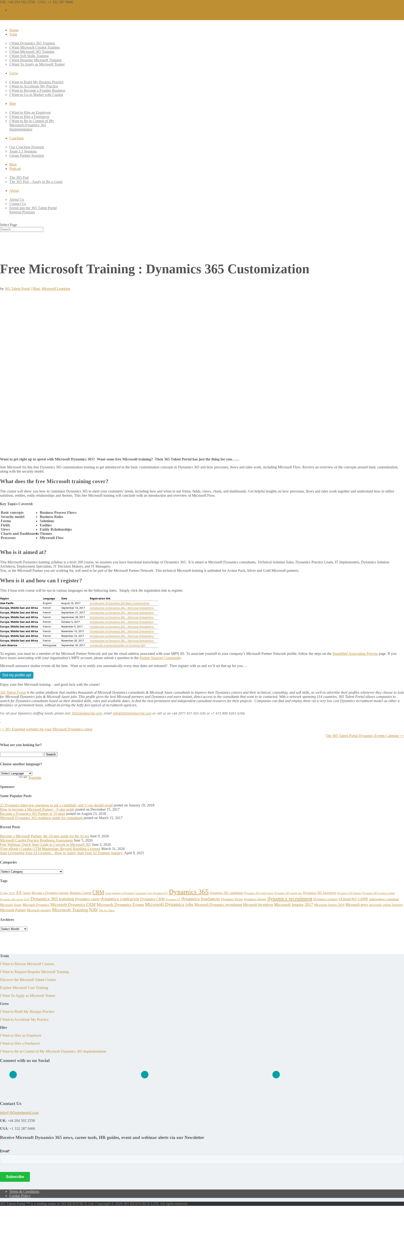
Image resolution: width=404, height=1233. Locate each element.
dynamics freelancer (200, 898)
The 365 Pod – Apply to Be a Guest (35, 182)
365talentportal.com (87, 713)
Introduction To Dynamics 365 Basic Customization (120, 603)
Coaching (16, 138)
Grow (13, 73)
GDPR (363, 899)
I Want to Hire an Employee (30, 112)
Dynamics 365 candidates (226, 893)
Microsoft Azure (11, 905)
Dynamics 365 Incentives (319, 893)
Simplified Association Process (355, 654)
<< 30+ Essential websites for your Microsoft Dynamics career (46, 729)
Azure (27, 893)
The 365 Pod (19, 177)
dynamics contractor (120, 898)
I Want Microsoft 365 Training (31, 52)
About (14, 191)
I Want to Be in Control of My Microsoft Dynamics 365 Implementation (31, 125)
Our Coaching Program (26, 147)
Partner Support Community (160, 658)
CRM (98, 892)
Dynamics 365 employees (288, 893)
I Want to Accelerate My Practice (33, 86)
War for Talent (107, 910)
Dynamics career (87, 899)
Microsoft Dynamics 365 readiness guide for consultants (41, 818)
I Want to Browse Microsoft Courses (27, 964)
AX (19, 892)
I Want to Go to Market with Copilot (36, 95)
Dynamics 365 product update (378, 893)
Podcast (15, 169)
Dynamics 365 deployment (258, 893)
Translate (34, 778)
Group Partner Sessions (26, 155)
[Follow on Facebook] (144, 1074)
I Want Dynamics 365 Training (32, 43)
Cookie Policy (19, 1196)
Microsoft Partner (13, 910)
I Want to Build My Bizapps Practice (36, 82)
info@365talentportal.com (132, 713)
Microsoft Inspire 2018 (329, 905)
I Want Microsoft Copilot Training (34, 47)
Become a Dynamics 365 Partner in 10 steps (32, 814)
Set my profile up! (16, 675)
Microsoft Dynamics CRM (73, 904)
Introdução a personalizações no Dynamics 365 (117, 645)
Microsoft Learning (56, 289)
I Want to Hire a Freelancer (29, 117)
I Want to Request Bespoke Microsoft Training (34, 972)
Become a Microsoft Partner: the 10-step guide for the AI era (44, 836)
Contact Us (17, 204)
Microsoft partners (39, 910)
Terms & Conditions (24, 1191)
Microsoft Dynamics (35, 905)
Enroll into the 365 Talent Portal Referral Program (33, 210)
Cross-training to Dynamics (119, 893)
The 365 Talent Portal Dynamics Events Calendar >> (365, 736)
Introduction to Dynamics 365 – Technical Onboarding (122, 607)
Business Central (80, 893)
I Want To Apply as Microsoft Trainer (37, 64)
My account (18, 10)
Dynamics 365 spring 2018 (14, 899)
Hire (12, 104)
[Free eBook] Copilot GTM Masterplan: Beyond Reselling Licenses (50, 849)
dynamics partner (255, 899)
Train (13, 34)
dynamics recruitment (289, 898)
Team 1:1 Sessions (23, 151)
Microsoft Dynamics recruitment (218, 904)
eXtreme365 (348, 899)
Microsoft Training (70, 909)
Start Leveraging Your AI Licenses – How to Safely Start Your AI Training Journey (61, 853)
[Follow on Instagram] (276, 1074)
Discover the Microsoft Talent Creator (28, 980)
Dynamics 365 (189, 891)
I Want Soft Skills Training (29, 56)
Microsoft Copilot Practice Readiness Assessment (36, 840)
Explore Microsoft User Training (24, 988)
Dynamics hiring (232, 899)
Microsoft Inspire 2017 (293, 904)
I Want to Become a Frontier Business (37, 90)
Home (13, 30)
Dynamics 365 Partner (349, 893)
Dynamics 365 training (52, 898)
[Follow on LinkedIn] (13, 1074)
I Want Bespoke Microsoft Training (35, 60)
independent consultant (384, 899)
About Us (16, 199)
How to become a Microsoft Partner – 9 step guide (37, 809)
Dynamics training (325, 899)
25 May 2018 (7, 893)
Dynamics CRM (152, 899)
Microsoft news (356, 904)
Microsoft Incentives (258, 904)
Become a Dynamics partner (50, 893)
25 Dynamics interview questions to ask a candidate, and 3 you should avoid (56, 805)
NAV (93, 909)
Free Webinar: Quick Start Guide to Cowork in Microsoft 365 (45, 844)
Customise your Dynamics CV (151, 893)
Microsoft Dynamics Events (120, 904)
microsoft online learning (386, 905)
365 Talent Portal (17, 289)
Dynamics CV (173, 899)
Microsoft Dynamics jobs (169, 904)
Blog (13, 164)
